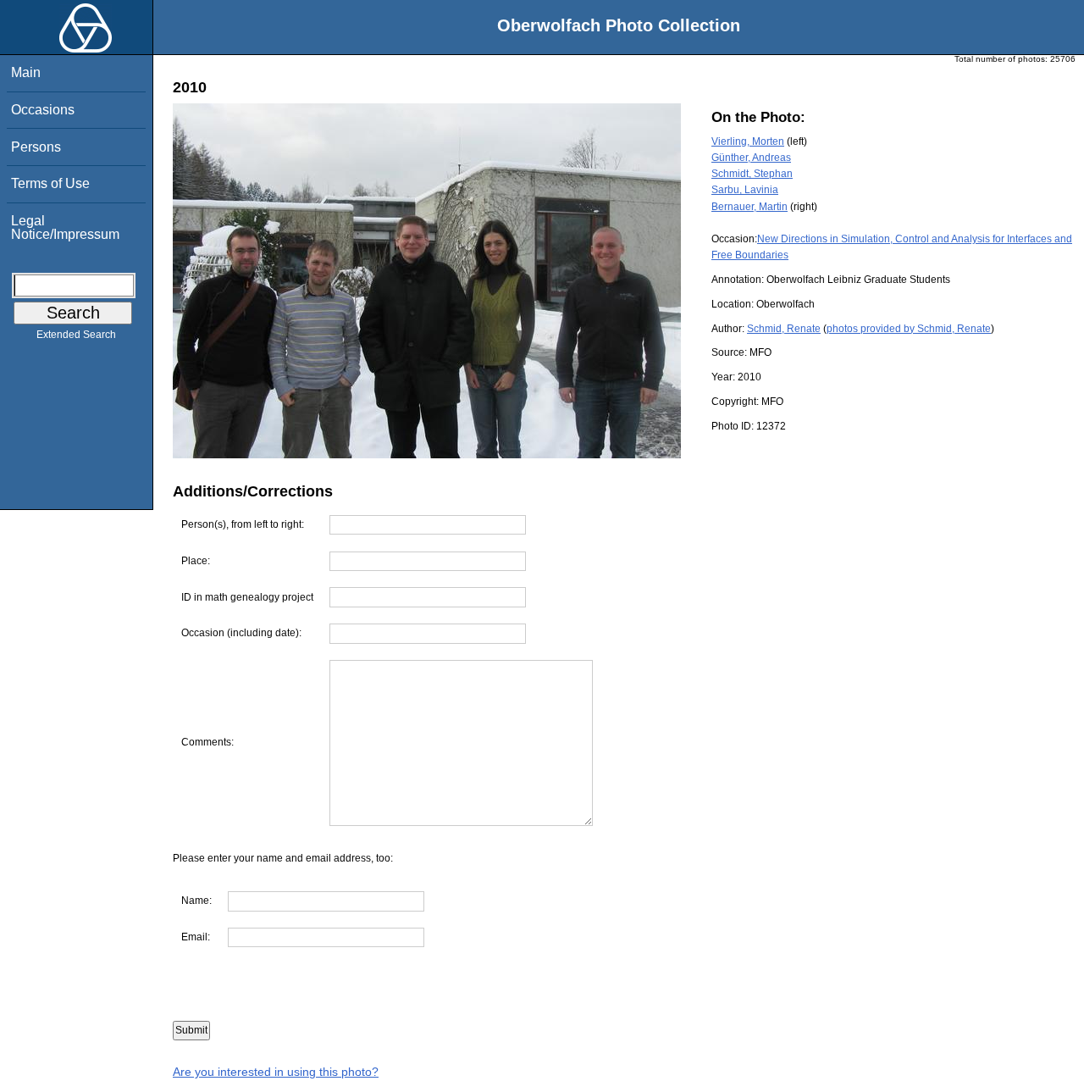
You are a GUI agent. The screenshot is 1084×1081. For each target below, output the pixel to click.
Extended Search (76, 335)
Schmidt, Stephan (752, 174)
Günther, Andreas (751, 158)
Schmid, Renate (784, 329)
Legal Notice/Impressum (65, 227)
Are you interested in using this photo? (276, 1071)
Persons (36, 147)
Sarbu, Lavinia (744, 190)
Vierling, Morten (747, 141)
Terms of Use (50, 183)
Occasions (43, 110)
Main (26, 72)
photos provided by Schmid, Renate (909, 329)
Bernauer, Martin (749, 207)
